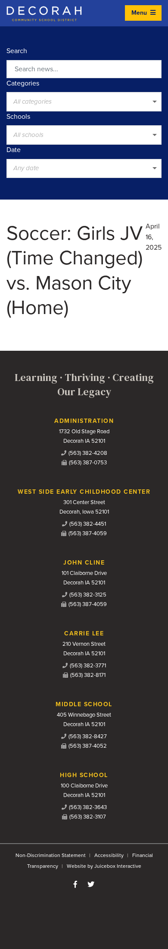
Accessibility (109, 855)
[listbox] (84, 101)
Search (16, 51)
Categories (22, 83)
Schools (18, 116)
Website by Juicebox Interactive (104, 866)
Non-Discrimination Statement (51, 855)
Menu (140, 12)
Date (13, 150)
